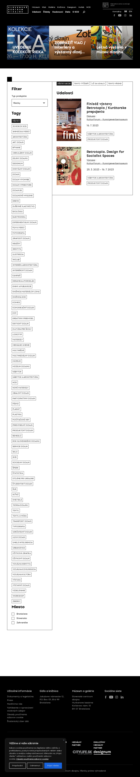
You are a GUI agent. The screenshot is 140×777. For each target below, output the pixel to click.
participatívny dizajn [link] (24, 398)
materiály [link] (18, 340)
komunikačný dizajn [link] (23, 308)
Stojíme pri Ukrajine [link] (23, 478)
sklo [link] (15, 452)
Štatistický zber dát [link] (18, 721)
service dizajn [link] (20, 446)
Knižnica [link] (61, 7)
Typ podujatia (19, 96)
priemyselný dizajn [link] (23, 425)
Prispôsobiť (17, 765)
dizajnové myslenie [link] (23, 195)
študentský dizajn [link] (22, 484)
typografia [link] (19, 526)
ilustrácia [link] (18, 254)
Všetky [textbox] (16, 103)
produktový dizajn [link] (23, 430)
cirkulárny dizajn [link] (22, 153)
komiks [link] (16, 302)
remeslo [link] (17, 436)
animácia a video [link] (21, 131)
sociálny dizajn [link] (21, 462)
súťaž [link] (16, 494)
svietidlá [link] (17, 500)
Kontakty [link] (117, 11)
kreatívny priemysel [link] (23, 318)
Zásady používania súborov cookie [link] (32, 759)
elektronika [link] (19, 217)
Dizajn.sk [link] (17, 190)
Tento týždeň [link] (81, 83)
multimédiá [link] (18, 350)
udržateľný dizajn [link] (22, 532)
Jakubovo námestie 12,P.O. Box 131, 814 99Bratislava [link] (52, 699)
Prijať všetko (53, 765)
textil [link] (16, 510)
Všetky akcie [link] (64, 83)
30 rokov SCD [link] (20, 126)
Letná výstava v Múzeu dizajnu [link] (111, 49)
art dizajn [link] (18, 142)
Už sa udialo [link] (98, 83)
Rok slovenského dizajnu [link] (26, 441)
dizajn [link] (16, 174)
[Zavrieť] (63, 740)
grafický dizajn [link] (21, 238)
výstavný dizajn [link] (21, 585)
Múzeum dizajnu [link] (21, 366)
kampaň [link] (16, 276)
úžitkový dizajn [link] (21, 558)
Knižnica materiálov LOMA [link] (26, 292)
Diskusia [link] (91, 116)
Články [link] (46, 12)
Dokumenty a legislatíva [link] (20, 696)
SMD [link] (15, 457)
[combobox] (30, 103)
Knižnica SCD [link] (19, 297)
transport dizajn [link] (22, 521)
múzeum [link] (17, 361)
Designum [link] (71, 7)
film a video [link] (18, 227)
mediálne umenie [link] (21, 345)
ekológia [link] (18, 211)
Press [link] (10, 700)
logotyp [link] (17, 334)
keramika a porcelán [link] (23, 281)
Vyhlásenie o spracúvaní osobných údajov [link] (20, 709)
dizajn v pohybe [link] (21, 179)
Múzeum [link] (36, 7)
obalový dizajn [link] (21, 393)
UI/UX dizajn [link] (19, 537)
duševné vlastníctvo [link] (24, 206)
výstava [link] (17, 580)
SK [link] (125, 11)
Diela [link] (67, 12)
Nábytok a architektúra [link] (25, 377)
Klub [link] (44, 7)
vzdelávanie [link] (19, 590)
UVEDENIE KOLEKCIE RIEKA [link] (28, 49)
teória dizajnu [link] (20, 505)
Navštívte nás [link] (14, 704)
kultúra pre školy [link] (22, 329)
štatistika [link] (18, 473)
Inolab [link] (81, 7)
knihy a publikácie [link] (22, 286)
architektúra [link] (20, 137)
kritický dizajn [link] (21, 324)
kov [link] (15, 313)
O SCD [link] (75, 12)
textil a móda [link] (20, 516)
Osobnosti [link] (57, 12)
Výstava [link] (91, 160)
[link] (17, 9)
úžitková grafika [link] (22, 553)
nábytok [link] (17, 372)
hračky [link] (16, 243)
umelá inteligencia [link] (23, 542)
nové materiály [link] (20, 388)
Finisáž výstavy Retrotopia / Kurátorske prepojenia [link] (106, 108)
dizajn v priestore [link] (22, 185)
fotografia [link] (19, 233)
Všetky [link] (16, 121)
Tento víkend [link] (115, 83)
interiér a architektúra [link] (25, 265)
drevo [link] (16, 201)
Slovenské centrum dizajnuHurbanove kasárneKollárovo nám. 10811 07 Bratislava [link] (82, 702)
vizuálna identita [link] (22, 564)
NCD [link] (88, 7)
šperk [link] (15, 468)
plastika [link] (17, 414)
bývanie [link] (16, 147)
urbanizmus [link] (19, 548)
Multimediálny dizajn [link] (24, 356)
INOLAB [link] (16, 259)
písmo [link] (16, 404)
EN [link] (130, 11)
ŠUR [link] (14, 489)
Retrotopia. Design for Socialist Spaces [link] (105, 154)
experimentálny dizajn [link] (24, 222)
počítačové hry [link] (21, 420)
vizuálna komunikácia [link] (24, 569)
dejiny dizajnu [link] (20, 158)
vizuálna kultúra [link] (22, 574)
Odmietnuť (35, 765)
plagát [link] (16, 409)
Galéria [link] (51, 7)
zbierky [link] (16, 601)
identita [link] (17, 249)
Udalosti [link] (36, 12)
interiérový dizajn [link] (22, 270)
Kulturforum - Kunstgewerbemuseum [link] (107, 119)
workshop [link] (18, 596)
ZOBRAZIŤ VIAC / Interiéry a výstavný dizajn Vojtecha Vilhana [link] (70, 51)
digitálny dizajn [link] (21, 169)
